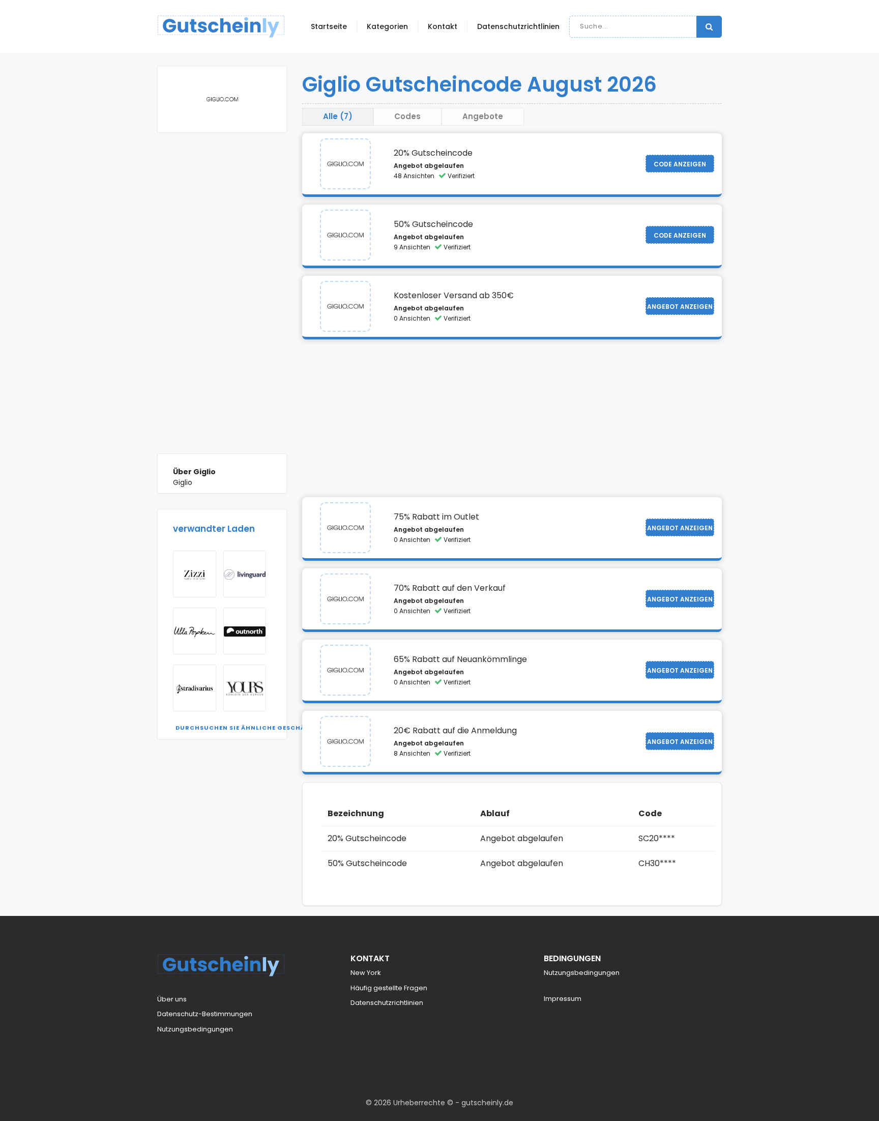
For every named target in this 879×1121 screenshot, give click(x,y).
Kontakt (442, 26)
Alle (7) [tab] (338, 116)
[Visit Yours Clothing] (245, 688)
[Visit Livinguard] (245, 574)
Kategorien (387, 26)
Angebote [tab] (482, 116)
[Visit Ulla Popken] (194, 631)
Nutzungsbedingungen (195, 1029)
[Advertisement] (222, 300)
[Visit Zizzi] (194, 574)
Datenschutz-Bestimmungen (204, 1014)
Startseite (329, 26)
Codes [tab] (407, 116)
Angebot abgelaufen (429, 165)
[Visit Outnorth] (245, 631)
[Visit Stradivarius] (194, 688)
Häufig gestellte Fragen (388, 988)
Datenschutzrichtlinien (518, 26)
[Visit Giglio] (345, 163)
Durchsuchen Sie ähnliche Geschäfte (246, 728)
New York (365, 973)
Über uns (172, 999)
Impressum (562, 998)
